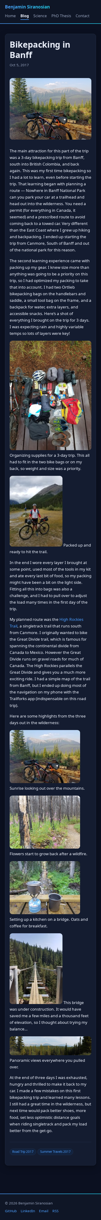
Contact (82, 15)
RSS (55, 1210)
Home (10, 15)
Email (43, 1210)
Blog (24, 15)
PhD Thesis (61, 15)
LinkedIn (28, 1210)
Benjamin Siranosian (27, 7)
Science (40, 15)
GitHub (11, 1210)
